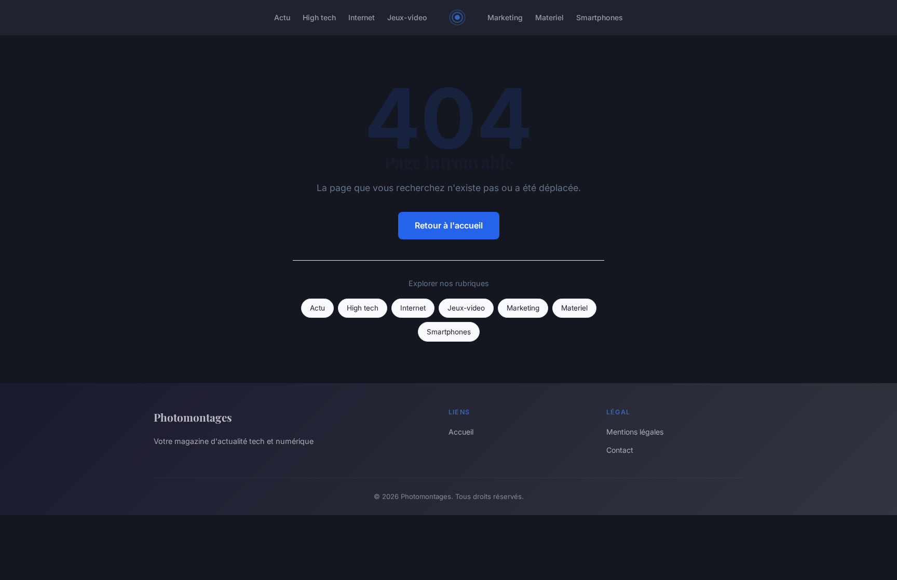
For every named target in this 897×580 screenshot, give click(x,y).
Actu (282, 17)
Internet (361, 17)
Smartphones (599, 17)
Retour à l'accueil (449, 225)
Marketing (505, 17)
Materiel (549, 17)
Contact (619, 450)
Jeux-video (407, 17)
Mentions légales (634, 431)
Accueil (460, 431)
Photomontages (193, 417)
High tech (319, 17)
